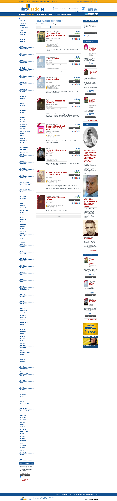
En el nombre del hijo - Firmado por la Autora (56, 151)
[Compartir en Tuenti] (77, 39)
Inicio (21, 17)
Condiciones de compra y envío (42, 1)
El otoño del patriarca (52, 59)
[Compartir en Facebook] (72, 39)
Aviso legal (22, 1)
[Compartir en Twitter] (74, 39)
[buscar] (83, 8)
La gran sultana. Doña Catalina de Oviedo (55, 198)
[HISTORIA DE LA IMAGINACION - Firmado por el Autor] (41, 176)
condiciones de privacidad (24, 480)
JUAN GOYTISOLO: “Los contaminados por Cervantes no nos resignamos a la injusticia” (90, 203)
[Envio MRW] (90, 329)
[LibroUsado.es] (32, 7)
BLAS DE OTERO (88, 239)
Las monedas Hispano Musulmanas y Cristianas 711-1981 (55, 35)
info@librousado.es (47, 498)
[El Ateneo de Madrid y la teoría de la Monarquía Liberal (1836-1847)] (41, 128)
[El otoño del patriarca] (41, 62)
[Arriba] (96, 494)
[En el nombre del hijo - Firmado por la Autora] (41, 154)
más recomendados (92, 120)
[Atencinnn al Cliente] (90, 342)
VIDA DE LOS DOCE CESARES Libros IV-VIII (56, 102)
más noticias (93, 250)
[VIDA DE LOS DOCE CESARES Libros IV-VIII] (41, 104)
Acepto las (90, 36)
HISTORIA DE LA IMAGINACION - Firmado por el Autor (56, 173)
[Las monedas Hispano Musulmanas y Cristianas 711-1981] (41, 36)
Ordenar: (38, 27)
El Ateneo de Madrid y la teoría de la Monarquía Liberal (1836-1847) (55, 128)
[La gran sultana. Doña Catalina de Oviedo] (41, 202)
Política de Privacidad (30, 1)
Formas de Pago (53, 1)
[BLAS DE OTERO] (90, 228)
